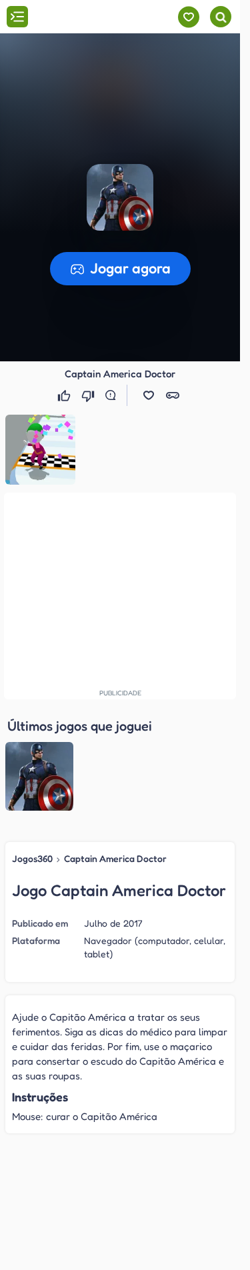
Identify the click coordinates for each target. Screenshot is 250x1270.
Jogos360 (32, 858)
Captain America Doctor (115, 858)
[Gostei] (65, 395)
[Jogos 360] (85, 18)
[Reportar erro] (113, 395)
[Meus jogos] (188, 17)
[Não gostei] (89, 395)
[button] (148, 395)
